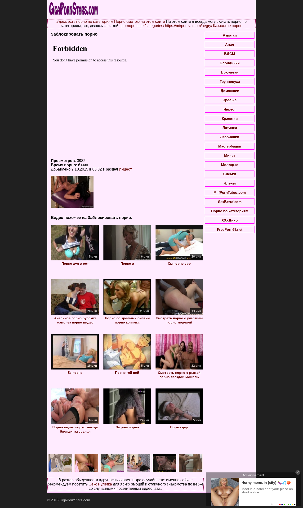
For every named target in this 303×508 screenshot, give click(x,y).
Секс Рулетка (100, 484)
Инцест (125, 169)
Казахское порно (227, 26)
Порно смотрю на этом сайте (139, 21)
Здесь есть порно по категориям (84, 21)
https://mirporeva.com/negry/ (188, 26)
